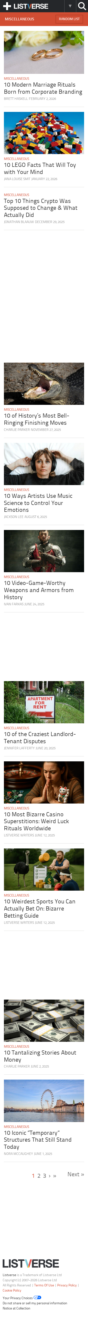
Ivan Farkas (13, 604)
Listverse (9, 1275)
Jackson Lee (13, 517)
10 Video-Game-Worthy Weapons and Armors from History (39, 590)
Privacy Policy (67, 1285)
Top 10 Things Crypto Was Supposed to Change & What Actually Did (40, 208)
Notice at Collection (16, 1308)
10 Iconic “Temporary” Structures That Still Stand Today (38, 1140)
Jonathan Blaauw (19, 222)
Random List (69, 19)
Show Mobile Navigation (7, 6)
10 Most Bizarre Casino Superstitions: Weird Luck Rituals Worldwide (36, 822)
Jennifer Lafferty (19, 748)
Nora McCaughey (18, 1154)
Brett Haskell (16, 99)
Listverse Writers (19, 835)
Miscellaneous (16, 79)
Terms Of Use (44, 1285)
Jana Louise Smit (17, 179)
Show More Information (70, 6)
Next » (75, 1175)
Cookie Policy (12, 1291)
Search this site (82, 6)
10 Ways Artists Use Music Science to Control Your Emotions (38, 503)
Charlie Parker (17, 430)
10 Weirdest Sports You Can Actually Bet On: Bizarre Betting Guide (40, 909)
